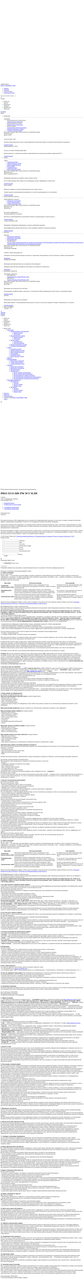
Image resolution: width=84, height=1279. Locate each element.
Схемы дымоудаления (13, 202)
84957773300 (4, 85)
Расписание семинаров (13, 236)
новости (6, 88)
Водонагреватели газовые (17, 335)
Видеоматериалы (12, 239)
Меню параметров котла (14, 165)
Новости (6, 393)
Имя (20, 542)
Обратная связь (8, 396)
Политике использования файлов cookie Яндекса (33, 603)
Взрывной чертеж (9, 503)
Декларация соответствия (11, 509)
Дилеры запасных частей (14, 163)
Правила (9, 277)
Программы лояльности (14, 380)
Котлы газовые (14, 340)
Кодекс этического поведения (61, 536)
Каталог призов (16, 277)
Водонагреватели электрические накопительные (27, 377)
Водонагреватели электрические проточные (28, 244)
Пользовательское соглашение (44, 536)
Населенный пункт (24, 551)
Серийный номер (12, 168)
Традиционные (11, 127)
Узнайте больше (8, 145)
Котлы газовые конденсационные (34, 242)
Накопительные (11, 121)
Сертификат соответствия (11, 507)
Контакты (6, 394)
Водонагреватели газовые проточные (54, 242)
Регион (21, 549)
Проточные (19, 121)
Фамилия (22, 540)
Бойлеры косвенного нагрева (15, 129)
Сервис (9, 347)
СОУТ (72, 536)
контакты (6, 90)
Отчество (22, 544)
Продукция (10, 330)
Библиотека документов (14, 200)
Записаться (7, 258)
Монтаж (9, 358)
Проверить (7, 269)
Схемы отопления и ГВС (14, 203)
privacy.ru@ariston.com (21, 968)
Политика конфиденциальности (26, 536)
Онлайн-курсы (14, 371)
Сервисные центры (12, 162)
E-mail (21, 547)
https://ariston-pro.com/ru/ (34, 671)
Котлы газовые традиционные (15, 242)
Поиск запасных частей (13, 169)
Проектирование (12, 359)
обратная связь (8, 91)
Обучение (10, 365)
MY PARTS (13, 387)
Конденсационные (21, 127)
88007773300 (11, 85)
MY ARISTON (14, 381)
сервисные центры (9, 92)
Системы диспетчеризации (14, 130)
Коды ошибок (11, 166)
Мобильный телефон (25, 545)
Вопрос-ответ (25, 277)
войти (5, 399)
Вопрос (20, 554)
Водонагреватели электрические (19, 331)
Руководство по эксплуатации (12, 504)
